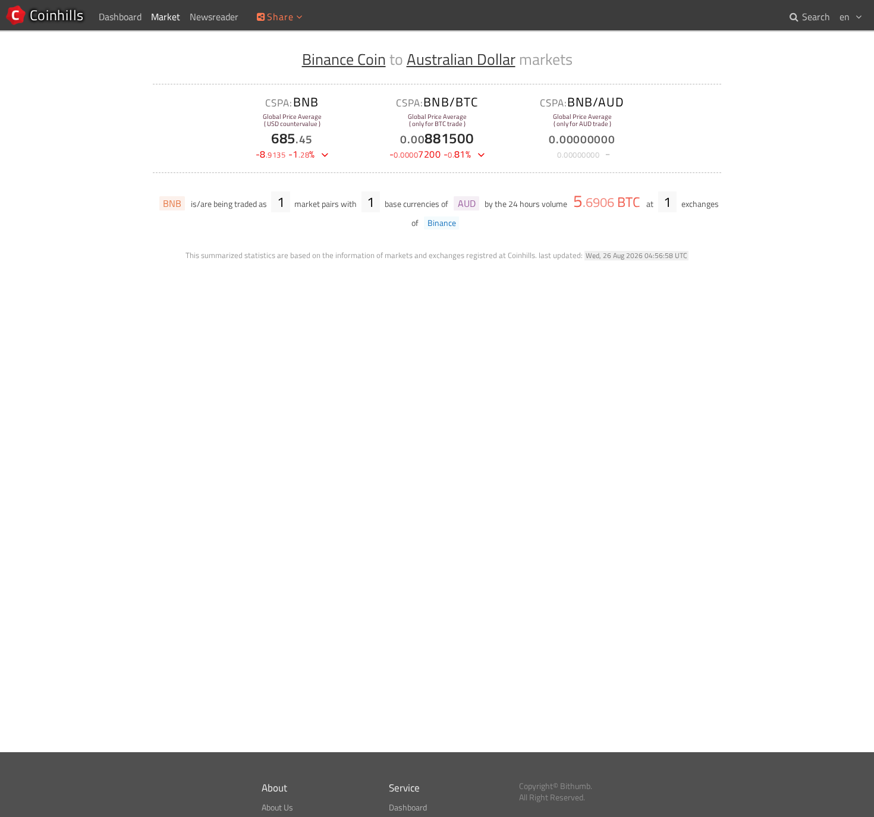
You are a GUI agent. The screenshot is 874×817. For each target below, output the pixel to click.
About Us (277, 807)
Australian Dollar (461, 59)
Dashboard (408, 807)
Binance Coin (344, 59)
